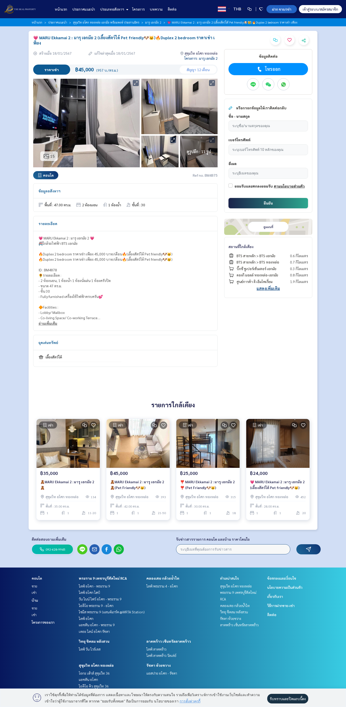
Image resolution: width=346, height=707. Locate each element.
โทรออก (272, 69)
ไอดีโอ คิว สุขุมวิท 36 (94, 686)
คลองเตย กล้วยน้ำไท (162, 578)
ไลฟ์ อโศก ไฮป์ (89, 592)
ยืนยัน (268, 203)
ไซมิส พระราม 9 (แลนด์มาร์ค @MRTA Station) (112, 612)
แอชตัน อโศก (88, 679)
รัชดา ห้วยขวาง (158, 665)
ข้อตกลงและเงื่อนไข (281, 578)
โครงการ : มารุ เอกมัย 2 (201, 58)
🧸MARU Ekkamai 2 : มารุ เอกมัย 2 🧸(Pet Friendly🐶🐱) (137, 484)
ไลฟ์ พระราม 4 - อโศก (162, 586)
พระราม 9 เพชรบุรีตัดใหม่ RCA (103, 578)
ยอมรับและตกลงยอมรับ (254, 186)
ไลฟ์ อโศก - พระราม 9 (94, 586)
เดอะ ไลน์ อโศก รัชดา (94, 631)
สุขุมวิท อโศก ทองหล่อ (96, 665)
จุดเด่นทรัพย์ (48, 342)
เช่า (34, 592)
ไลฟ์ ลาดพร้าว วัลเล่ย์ (161, 655)
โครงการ (138, 9)
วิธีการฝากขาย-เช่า (281, 605)
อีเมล (232, 163)
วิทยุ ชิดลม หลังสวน (94, 641)
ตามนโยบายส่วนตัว (289, 186)
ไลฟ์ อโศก (86, 618)
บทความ (156, 9)
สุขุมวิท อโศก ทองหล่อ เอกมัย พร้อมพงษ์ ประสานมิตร (106, 22)
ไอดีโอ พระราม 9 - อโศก (96, 605)
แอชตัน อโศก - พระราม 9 (97, 624)
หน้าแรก (61, 9)
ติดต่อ (172, 9)
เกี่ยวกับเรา (275, 596)
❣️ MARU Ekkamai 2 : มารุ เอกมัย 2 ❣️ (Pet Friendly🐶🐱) (207, 484)
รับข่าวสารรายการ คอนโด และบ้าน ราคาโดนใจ (213, 539)
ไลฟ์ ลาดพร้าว (156, 649)
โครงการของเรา (43, 622)
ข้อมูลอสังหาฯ (50, 191)
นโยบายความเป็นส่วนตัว (284, 587)
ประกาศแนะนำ (83, 9)
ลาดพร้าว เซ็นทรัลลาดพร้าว (168, 641)
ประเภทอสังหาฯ (112, 9)
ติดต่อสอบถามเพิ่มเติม (49, 539)
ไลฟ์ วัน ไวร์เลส (90, 649)
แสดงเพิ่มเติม (268, 288)
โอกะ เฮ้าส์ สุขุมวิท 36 (94, 673)
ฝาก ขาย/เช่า (281, 9)
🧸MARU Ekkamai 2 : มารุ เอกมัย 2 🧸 (67, 484)
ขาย (34, 586)
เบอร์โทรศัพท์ (239, 139)
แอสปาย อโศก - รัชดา (161, 673)
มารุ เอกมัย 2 (153, 22)
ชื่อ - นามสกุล (239, 116)
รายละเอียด (48, 223)
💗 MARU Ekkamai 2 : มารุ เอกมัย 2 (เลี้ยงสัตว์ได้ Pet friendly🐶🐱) (277, 484)
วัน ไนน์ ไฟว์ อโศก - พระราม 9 (100, 599)
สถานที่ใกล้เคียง (241, 246)
